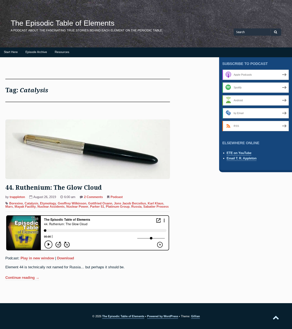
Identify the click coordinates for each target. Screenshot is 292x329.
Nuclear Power (77, 206)
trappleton (17, 197)
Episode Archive (36, 52)
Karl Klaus (155, 203)
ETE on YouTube (239, 153)
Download (65, 258)
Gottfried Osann (100, 203)
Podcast (117, 197)
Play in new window (37, 258)
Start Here (11, 52)
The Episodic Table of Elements (63, 23)
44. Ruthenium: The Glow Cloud (53, 187)
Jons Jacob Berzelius (130, 203)
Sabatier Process (156, 206)
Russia (136, 206)
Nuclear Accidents (51, 206)
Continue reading (22, 278)
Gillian (195, 316)
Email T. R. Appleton (242, 158)
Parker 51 (97, 206)
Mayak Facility (25, 206)
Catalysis (31, 203)
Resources (62, 52)
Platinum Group (118, 206)
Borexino (16, 203)
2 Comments (93, 197)
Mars (9, 206)
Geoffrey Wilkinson (72, 203)
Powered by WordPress (162, 316)
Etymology (48, 203)
